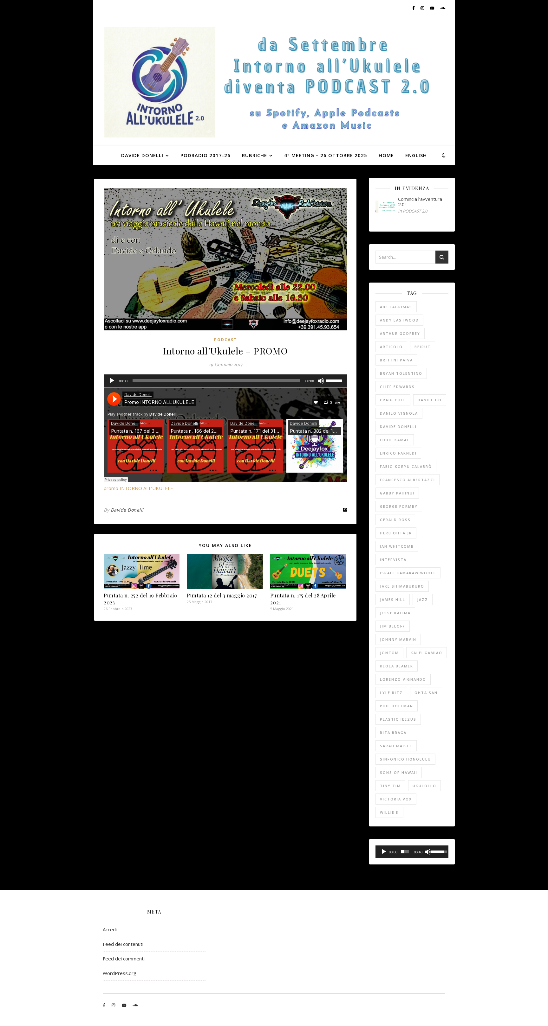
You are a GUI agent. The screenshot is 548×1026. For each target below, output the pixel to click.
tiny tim (390, 785)
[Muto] (321, 381)
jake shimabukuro (402, 586)
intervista (393, 559)
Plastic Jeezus (398, 719)
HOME (386, 155)
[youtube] (432, 8)
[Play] (112, 381)
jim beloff (392, 626)
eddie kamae (394, 439)
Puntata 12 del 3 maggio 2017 (222, 595)
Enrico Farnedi (398, 453)
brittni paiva (396, 360)
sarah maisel (396, 745)
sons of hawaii (398, 772)
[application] (225, 380)
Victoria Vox (396, 799)
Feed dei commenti (124, 958)
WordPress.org (119, 973)
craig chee (393, 400)
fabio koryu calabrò (406, 466)
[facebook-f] (414, 8)
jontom (389, 652)
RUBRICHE (254, 155)
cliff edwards (397, 386)
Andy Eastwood (399, 320)
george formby (399, 506)
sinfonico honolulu (405, 759)
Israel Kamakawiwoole (408, 572)
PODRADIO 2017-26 (205, 155)
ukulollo (424, 785)
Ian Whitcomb (397, 546)
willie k (389, 812)
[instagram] (423, 8)
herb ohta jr (396, 533)
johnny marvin (398, 639)
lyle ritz (391, 692)
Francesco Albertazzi (407, 479)
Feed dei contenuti (123, 944)
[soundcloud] (442, 8)
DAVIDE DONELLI (142, 155)
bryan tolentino (401, 373)
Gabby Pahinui (397, 493)
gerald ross (395, 519)
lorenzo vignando (403, 679)
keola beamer (396, 666)
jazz (422, 599)
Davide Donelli (127, 510)
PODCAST (225, 339)
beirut (422, 346)
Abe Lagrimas (396, 306)
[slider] (335, 380)
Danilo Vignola (399, 413)
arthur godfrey (400, 333)
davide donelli (398, 426)
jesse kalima (395, 612)
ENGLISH (416, 155)
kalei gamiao (426, 652)
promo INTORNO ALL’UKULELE (138, 488)
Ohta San (426, 692)
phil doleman (396, 706)
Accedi (110, 929)
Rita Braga (393, 732)
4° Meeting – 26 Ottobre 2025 (325, 155)
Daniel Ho (430, 400)
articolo (391, 346)
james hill (392, 599)
